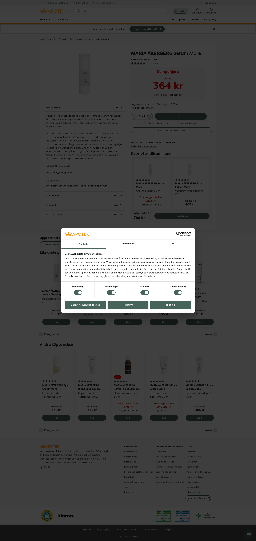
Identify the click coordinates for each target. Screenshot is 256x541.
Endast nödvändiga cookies (85, 305)
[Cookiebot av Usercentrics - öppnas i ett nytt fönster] (178, 234)
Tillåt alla (170, 305)
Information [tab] (128, 244)
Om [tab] (172, 244)
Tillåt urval (128, 305)
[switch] (111, 292)
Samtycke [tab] (84, 244)
